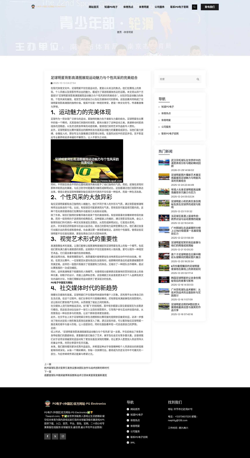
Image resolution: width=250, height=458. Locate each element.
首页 (119, 32)
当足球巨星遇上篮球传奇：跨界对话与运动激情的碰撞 (186, 217)
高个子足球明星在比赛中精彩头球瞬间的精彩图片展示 (186, 256)
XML (132, 442)
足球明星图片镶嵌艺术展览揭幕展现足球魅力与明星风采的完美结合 (186, 177)
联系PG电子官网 (179, 7)
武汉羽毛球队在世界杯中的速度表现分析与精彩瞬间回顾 (186, 163)
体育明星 (144, 7)
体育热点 (128, 7)
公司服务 (159, 7)
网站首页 (94, 7)
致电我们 (210, 7)
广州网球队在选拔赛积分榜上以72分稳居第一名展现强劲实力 (186, 230)
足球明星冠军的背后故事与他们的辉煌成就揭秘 (186, 244)
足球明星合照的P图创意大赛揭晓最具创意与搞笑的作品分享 (186, 307)
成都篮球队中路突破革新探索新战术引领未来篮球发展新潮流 (75, 375)
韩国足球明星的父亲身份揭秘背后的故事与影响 (186, 279)
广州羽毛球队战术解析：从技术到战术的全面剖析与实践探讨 (186, 292)
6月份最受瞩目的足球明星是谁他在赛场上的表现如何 (186, 267)
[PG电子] (53, 6)
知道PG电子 (111, 7)
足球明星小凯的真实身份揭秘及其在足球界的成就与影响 (186, 204)
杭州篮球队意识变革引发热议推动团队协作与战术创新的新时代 (76, 367)
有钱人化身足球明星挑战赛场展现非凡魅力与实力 (186, 191)
